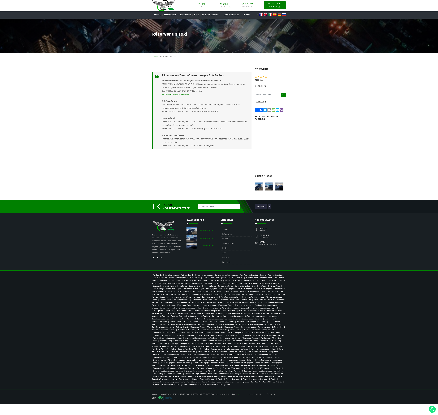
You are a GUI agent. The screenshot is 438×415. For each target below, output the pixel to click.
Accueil (157, 15)
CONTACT (246, 15)
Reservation (185, 15)
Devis (196, 15)
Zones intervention (229, 243)
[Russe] (284, 14)
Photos (225, 238)
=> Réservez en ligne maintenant (176, 94)
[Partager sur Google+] (161, 257)
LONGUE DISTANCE (231, 15)
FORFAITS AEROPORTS (211, 15)
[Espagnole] (275, 14)
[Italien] (270, 14)
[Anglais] (265, 14)
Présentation (170, 15)
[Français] (261, 14)
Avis (224, 252)
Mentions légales (255, 394)
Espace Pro (271, 394)
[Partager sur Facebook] (157, 257)
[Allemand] (279, 14)
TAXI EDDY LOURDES (206, 230)
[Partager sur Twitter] (153, 257)
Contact (225, 257)
